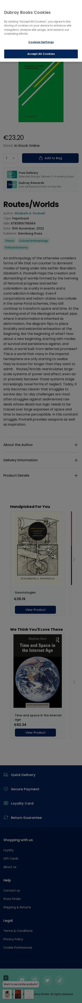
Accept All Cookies (40, 54)
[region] (41, 31)
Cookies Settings (41, 42)
